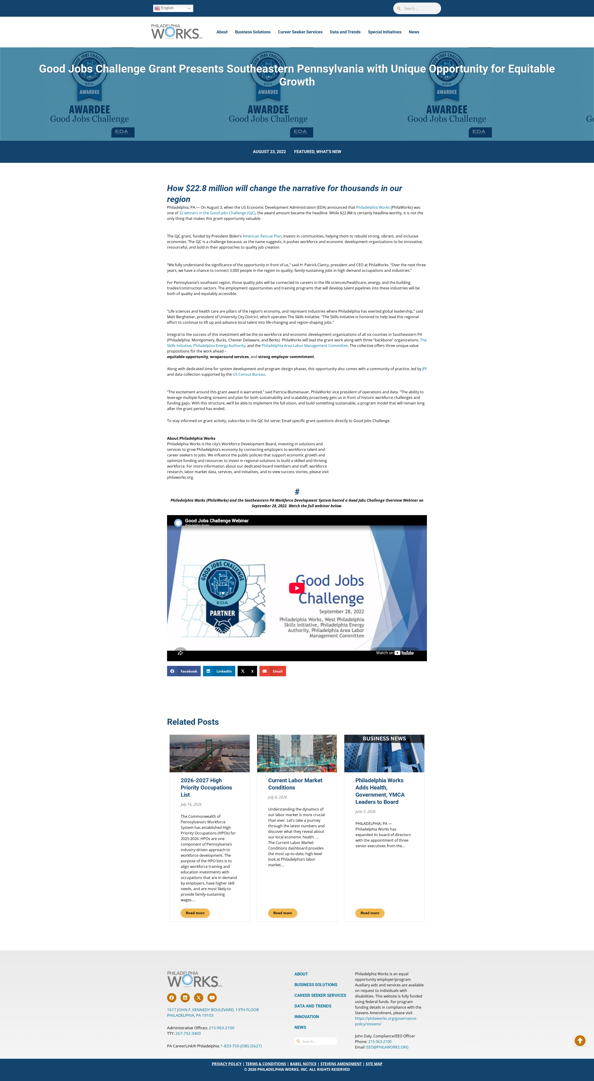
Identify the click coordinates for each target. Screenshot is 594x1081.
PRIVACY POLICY (227, 1063)
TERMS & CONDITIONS (265, 1063)
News (414, 31)
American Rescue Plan (262, 236)
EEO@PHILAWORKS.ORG (387, 1047)
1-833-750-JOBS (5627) (241, 1046)
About (222, 31)
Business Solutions (253, 31)
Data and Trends (345, 31)
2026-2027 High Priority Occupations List (206, 787)
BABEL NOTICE (303, 1063)
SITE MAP (374, 1063)
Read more (195, 913)
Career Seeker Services (300, 31)
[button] (184, 671)
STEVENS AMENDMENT (341, 1063)
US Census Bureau (249, 374)
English (167, 8)
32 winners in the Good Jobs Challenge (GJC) (217, 212)
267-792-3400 (188, 1033)
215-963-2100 (221, 1027)
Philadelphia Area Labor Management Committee (304, 345)
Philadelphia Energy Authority (219, 345)
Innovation (306, 1016)
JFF (424, 368)
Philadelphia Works (373, 207)
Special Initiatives (384, 31)
